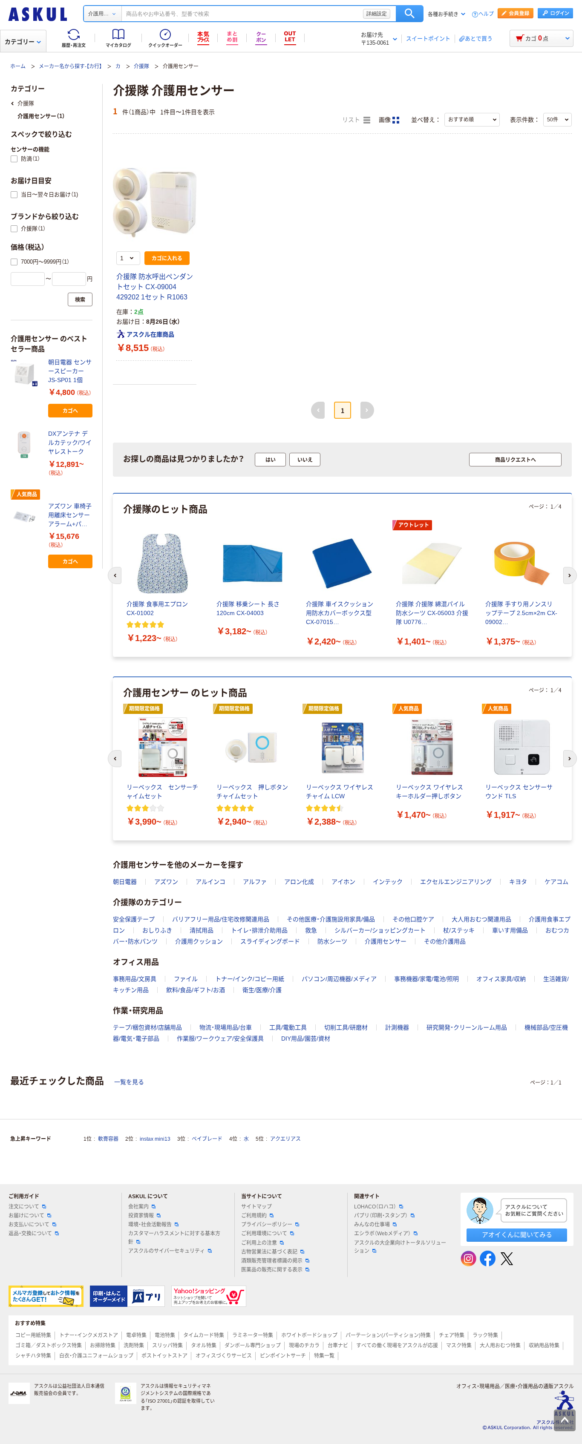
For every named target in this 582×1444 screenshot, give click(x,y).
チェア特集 (451, 1335)
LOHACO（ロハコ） (375, 1207)
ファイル (186, 978)
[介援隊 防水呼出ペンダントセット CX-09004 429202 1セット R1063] (154, 203)
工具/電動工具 (288, 1027)
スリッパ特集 (167, 1346)
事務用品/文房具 (134, 978)
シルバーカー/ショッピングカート (380, 930)
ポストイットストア (164, 1356)
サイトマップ (256, 1207)
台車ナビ (338, 1346)
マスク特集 (459, 1346)
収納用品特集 (544, 1346)
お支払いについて (29, 1225)
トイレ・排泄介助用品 (259, 930)
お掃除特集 (102, 1346)
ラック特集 (485, 1335)
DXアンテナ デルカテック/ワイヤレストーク (70, 442)
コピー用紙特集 (33, 1335)
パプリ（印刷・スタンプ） (381, 1216)
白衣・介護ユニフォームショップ (96, 1356)
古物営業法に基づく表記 (269, 1252)
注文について (24, 1207)
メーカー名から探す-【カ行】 (70, 66)
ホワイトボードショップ (309, 1335)
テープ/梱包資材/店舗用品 (147, 1027)
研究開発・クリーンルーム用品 (466, 1027)
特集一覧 (324, 1356)
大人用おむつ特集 (500, 1346)
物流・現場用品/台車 (225, 1027)
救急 (311, 930)
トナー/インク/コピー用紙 (249, 978)
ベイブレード (207, 1139)
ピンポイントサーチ (283, 1356)
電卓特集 (136, 1335)
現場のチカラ (304, 1346)
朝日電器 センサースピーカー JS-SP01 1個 (70, 371)
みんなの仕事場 (372, 1225)
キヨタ (518, 881)
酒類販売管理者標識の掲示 (272, 1261)
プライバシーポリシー (266, 1225)
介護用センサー (385, 941)
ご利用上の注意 (259, 1243)
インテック (388, 881)
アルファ (255, 881)
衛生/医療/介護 (262, 990)
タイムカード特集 (203, 1335)
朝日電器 (125, 881)
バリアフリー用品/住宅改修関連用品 (220, 919)
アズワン (166, 881)
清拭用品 (201, 930)
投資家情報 (141, 1216)
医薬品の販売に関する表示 (272, 1270)
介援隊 (141, 66)
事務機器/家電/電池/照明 (426, 978)
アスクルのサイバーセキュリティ (166, 1251)
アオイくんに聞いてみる (517, 1234)
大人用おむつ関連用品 (481, 919)
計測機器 (397, 1027)
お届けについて (26, 1216)
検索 (410, 13)
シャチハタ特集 (33, 1356)
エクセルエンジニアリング (456, 881)
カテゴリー (20, 41)
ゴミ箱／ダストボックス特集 (48, 1346)
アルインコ (210, 881)
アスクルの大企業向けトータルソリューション (400, 1247)
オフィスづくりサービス (224, 1356)
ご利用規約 (254, 1216)
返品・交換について (30, 1234)
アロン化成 (299, 881)
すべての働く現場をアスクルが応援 (397, 1346)
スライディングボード (270, 941)
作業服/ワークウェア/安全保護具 (220, 1038)
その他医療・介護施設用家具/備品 (331, 919)
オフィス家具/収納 (501, 978)
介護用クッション (199, 941)
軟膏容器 (108, 1139)
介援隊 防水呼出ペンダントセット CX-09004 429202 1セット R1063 (154, 287)
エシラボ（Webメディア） (382, 1234)
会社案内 (138, 1207)
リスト (352, 120)
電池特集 (165, 1335)
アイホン (343, 881)
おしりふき (157, 930)
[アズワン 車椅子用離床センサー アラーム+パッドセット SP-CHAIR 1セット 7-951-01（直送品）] (26, 516)
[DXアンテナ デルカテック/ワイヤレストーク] (26, 444)
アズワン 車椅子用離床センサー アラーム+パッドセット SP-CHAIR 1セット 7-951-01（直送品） (70, 516)
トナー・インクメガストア (88, 1335)
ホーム (18, 66)
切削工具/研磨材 (346, 1027)
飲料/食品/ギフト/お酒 (195, 990)
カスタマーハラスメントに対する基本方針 (174, 1238)
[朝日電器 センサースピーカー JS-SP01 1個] (26, 373)
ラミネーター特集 (252, 1335)
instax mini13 (155, 1139)
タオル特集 (203, 1346)
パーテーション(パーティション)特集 (388, 1335)
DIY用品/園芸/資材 (305, 1038)
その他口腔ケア (413, 919)
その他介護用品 (445, 941)
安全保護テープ (134, 919)
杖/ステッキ (459, 930)
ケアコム (556, 881)
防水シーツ (332, 941)
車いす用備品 (510, 930)
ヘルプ (486, 14)
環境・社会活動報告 (150, 1225)
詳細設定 (376, 13)
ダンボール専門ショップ (253, 1346)
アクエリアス (285, 1139)
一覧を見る (129, 1082)
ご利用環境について (264, 1234)
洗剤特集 (134, 1346)
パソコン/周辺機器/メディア (339, 978)
